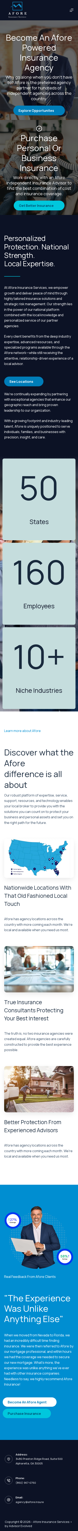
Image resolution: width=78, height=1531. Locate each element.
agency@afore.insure (30, 1502)
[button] (39, 110)
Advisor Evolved (20, 1526)
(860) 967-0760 (26, 1483)
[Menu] (71, 10)
